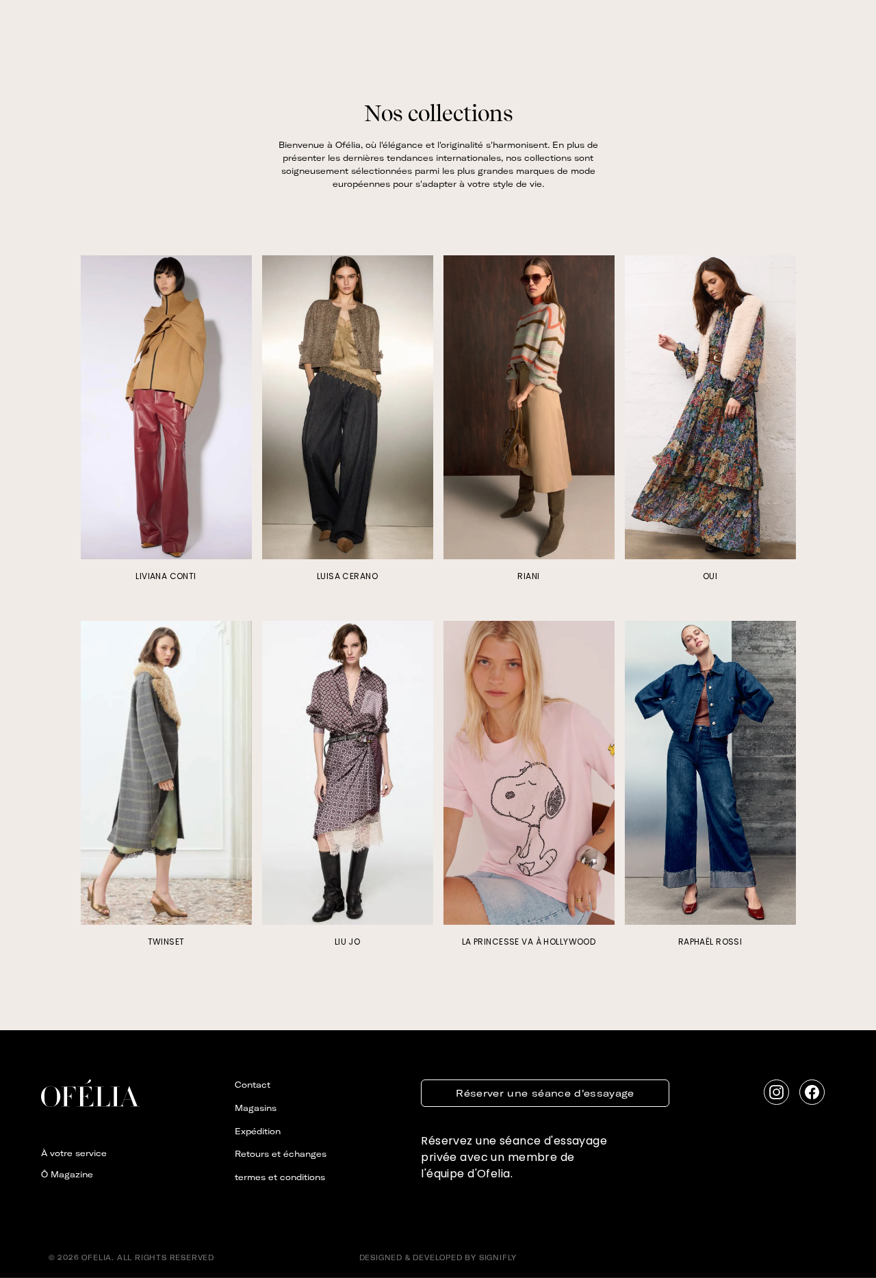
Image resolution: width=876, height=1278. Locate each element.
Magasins (255, 1108)
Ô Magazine (67, 1174)
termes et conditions (280, 1177)
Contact (252, 1084)
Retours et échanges (280, 1154)
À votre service (74, 1153)
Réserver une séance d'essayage (545, 1093)
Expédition (258, 1131)
